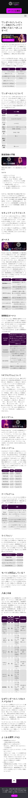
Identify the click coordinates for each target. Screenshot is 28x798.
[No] (26, 792)
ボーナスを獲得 (14, 11)
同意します (14, 795)
